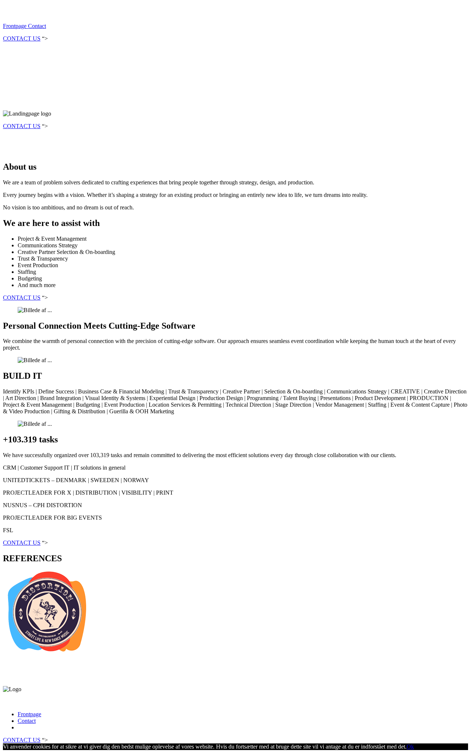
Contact (36, 26)
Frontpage (14, 26)
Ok (410, 746)
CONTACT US (21, 38)
